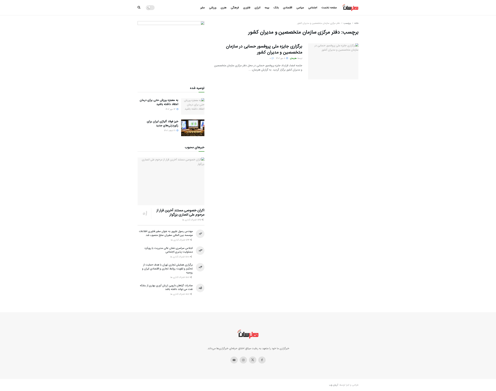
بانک (276, 7)
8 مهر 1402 (281, 58)
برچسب (347, 23)
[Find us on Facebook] (262, 360)
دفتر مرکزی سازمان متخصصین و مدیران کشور (318, 23)
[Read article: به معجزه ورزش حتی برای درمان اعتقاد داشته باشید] (192, 106)
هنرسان (293, 58)
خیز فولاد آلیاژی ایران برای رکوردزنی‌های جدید (162, 123)
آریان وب (333, 385)
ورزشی (212, 7)
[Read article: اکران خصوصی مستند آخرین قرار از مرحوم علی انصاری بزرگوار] (171, 181)
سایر (202, 7)
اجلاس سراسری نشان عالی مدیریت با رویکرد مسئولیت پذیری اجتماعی (168, 250)
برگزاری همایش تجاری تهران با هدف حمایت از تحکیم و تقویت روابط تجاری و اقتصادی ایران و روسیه (167, 268)
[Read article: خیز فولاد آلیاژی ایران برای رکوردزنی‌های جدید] (192, 127)
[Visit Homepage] (350, 7)
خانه (356, 23)
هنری (223, 7)
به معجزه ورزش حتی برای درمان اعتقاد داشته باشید (159, 102)
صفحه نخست (329, 7)
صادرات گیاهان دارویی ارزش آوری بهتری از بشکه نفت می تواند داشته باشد (166, 287)
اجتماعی (312, 7)
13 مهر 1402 (170, 109)
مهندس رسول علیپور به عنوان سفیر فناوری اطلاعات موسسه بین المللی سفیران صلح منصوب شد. (166, 233)
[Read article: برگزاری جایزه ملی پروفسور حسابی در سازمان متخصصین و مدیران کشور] (333, 61)
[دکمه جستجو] (139, 7)
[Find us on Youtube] (234, 360)
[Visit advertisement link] (171, 49)
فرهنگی (235, 7)
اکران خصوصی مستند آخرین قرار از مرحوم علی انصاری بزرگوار (180, 212)
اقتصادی (287, 7)
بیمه (267, 7)
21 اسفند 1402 (170, 130)
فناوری (246, 7)
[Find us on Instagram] (243, 360)
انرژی (257, 7)
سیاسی (300, 7)
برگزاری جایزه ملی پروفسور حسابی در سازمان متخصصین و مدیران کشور (264, 49)
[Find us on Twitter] (252, 360)
